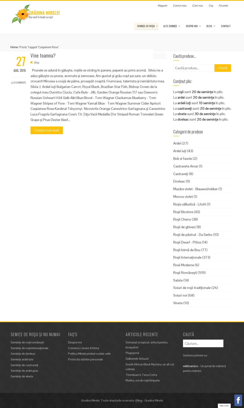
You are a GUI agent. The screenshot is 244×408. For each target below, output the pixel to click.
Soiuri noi (180, 295)
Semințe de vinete (22, 376)
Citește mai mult (46, 130)
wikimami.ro (190, 366)
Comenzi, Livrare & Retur (83, 348)
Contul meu (179, 5)
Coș (211, 5)
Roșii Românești (185, 272)
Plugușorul (132, 353)
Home (14, 47)
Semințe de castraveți (24, 365)
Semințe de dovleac (23, 354)
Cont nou (197, 5)
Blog (209, 26)
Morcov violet (183, 196)
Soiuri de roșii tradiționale (192, 288)
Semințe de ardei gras (24, 371)
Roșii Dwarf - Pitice (187, 242)
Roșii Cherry (182, 219)
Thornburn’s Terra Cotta (141, 375)
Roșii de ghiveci (184, 227)
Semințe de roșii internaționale (29, 348)
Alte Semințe (170, 26)
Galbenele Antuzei (137, 359)
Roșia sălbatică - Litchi (189, 204)
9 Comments (20, 82)
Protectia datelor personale (85, 359)
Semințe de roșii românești (27, 342)
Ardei (177, 143)
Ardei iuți (179, 151)
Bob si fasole (182, 158)
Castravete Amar (185, 166)
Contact (226, 26)
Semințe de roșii (146, 26)
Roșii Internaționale (187, 257)
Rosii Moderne (183, 265)
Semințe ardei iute (22, 359)
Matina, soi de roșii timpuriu (143, 380)
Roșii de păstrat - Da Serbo (192, 234)
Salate (178, 280)
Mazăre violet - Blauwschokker (195, 189)
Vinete (178, 303)
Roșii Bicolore (183, 212)
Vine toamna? (43, 55)
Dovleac (179, 181)
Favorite (223, 5)
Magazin (162, 5)
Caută (222, 68)
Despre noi (192, 26)
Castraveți (180, 174)
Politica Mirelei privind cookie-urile (89, 354)
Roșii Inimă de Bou (186, 250)
